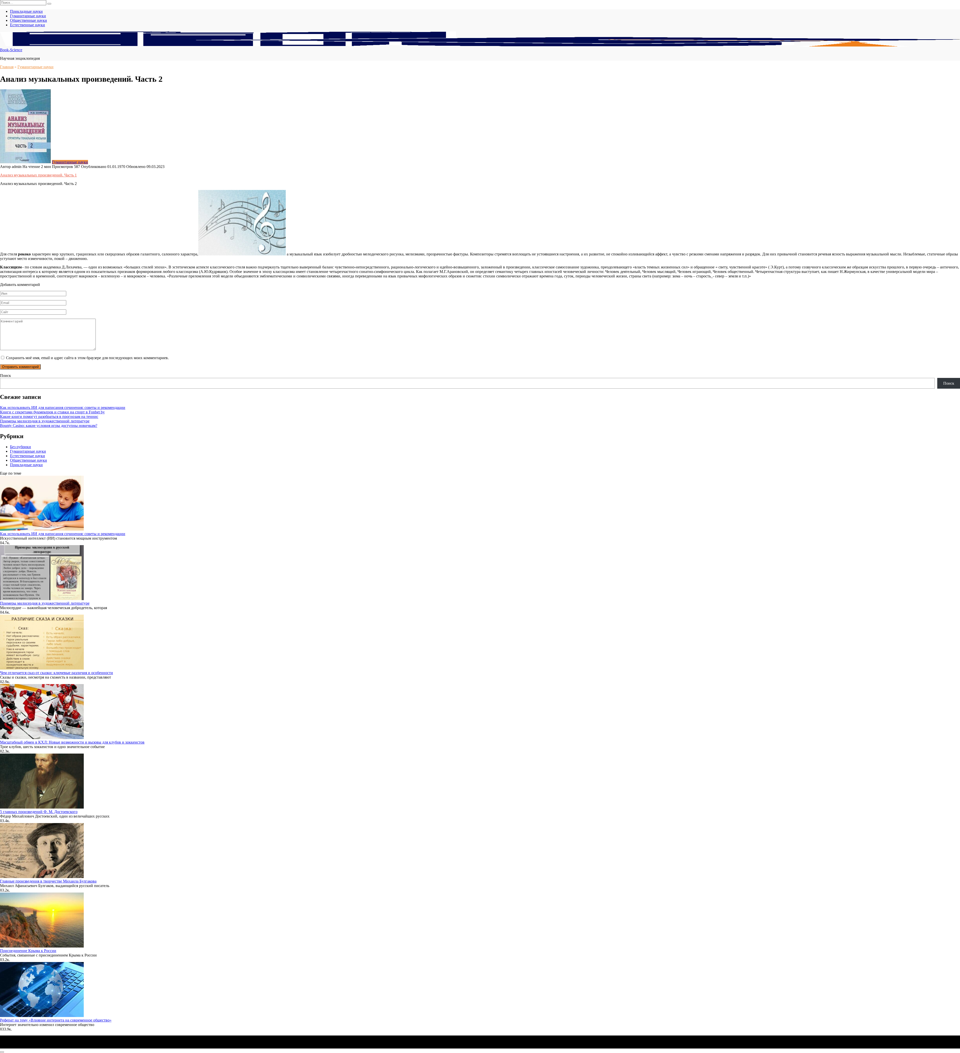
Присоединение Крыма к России (28, 951)
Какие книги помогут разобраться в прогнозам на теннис (49, 416)
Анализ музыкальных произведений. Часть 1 (38, 175)
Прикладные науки (26, 11)
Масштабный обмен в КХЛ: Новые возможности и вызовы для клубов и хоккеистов (72, 742)
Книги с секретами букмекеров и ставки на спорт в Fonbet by (52, 412)
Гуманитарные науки (28, 16)
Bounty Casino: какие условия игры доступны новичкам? (48, 425)
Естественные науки (27, 25)
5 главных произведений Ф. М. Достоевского (39, 812)
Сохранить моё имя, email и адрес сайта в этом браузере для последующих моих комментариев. (87, 358)
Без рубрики (20, 447)
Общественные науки (28, 20)
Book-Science (11, 50)
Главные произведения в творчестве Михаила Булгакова (48, 881)
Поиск (5, 375)
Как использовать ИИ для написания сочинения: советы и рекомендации (62, 407)
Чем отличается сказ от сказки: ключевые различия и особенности (56, 673)
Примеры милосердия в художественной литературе (45, 421)
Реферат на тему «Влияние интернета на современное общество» (56, 1020)
